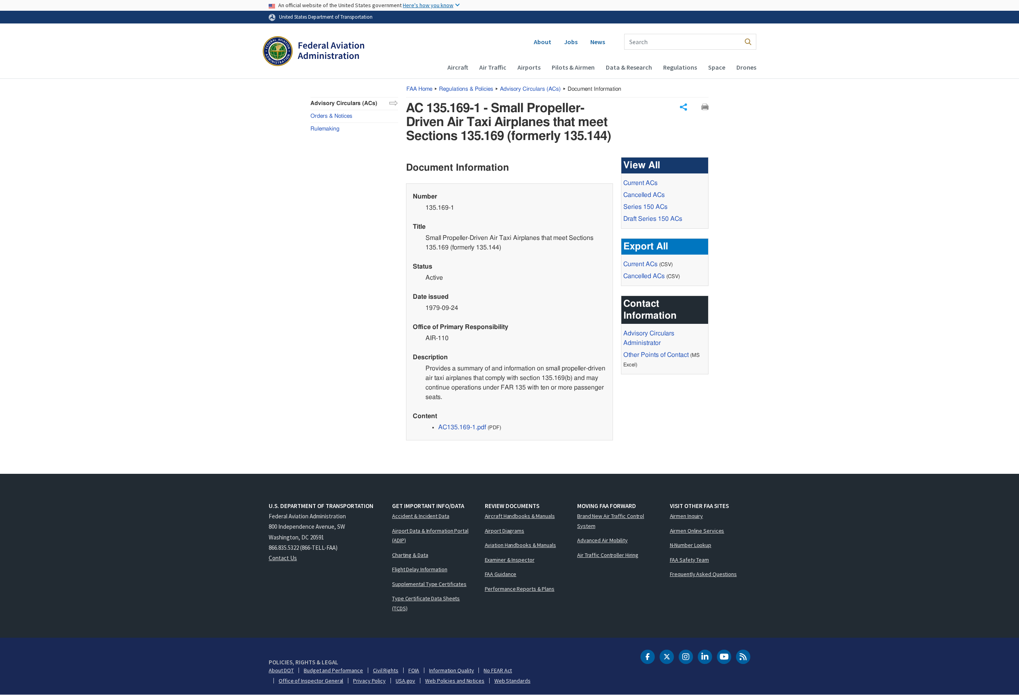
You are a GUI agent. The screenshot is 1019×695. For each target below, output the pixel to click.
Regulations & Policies (466, 89)
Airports (529, 67)
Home (419, 89)
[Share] (683, 107)
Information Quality (451, 670)
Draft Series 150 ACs (652, 219)
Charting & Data (410, 555)
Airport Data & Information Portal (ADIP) (430, 535)
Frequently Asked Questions (703, 574)
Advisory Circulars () (530, 89)
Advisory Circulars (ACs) (343, 103)
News (597, 42)
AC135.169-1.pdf (462, 427)
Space (716, 67)
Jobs (571, 42)
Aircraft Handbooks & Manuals (520, 516)
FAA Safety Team (689, 559)
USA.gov (405, 680)
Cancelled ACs (644, 195)
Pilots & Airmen (573, 67)
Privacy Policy (369, 680)
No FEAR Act (498, 670)
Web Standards (512, 680)
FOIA (414, 670)
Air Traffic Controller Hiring (607, 555)
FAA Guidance (501, 574)
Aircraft (457, 67)
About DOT (281, 670)
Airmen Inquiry (686, 516)
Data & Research (629, 67)
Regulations (680, 67)
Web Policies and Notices (454, 680)
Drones (746, 67)
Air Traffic (492, 67)
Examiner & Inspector (510, 559)
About (542, 42)
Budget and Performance (333, 670)
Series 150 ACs (645, 207)
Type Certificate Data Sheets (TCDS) (426, 603)
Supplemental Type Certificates (429, 584)
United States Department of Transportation (326, 17)
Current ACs (640, 183)
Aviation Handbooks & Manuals (520, 545)
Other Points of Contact (656, 355)
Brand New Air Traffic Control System (610, 521)
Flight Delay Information (419, 569)
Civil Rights (385, 670)
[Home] (313, 52)
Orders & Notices (331, 116)
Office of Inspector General (311, 680)
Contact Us (283, 558)
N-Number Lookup (691, 545)
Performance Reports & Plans (519, 588)
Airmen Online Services (697, 530)
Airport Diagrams (504, 530)
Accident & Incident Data (420, 516)
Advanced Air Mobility (602, 540)
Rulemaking (325, 129)
